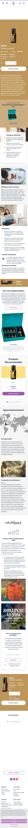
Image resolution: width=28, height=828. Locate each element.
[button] (7, 402)
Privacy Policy (14, 826)
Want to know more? (14, 824)
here (2, 816)
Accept (14, 820)
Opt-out (14, 822)
